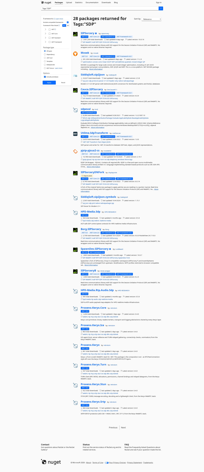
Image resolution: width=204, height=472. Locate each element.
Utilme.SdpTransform (94, 133)
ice (105, 159)
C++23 (106, 81)
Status (86, 444)
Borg (107, 229)
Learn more (59, 19)
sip (84, 81)
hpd (84, 221)
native (120, 81)
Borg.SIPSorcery (91, 229)
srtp (95, 317)
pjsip (84, 159)
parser (101, 81)
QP (144, 62)
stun (98, 159)
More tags (128, 159)
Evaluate (116, 118)
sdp (90, 81)
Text (99, 142)
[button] (55, 18)
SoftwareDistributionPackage (101, 118)
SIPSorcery (87, 33)
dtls (108, 317)
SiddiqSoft (112, 75)
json (86, 81)
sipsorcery (105, 33)
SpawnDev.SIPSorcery (94, 249)
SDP (100, 42)
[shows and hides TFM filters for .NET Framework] (45, 42)
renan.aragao (105, 271)
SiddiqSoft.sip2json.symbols (98, 197)
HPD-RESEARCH (110, 212)
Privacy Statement (134, 462)
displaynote (112, 172)
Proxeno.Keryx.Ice (92, 325)
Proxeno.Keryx (90, 345)
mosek (95, 53)
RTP (97, 42)
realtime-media (105, 221)
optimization (87, 62)
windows (121, 159)
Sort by (137, 18)
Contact (45, 444)
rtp (93, 159)
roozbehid (107, 151)
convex (95, 62)
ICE (108, 42)
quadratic (128, 62)
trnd (96, 109)
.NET (84, 142)
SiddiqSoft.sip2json (93, 74)
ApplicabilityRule (125, 118)
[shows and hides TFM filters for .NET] (45, 29)
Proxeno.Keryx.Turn (93, 364)
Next (123, 427)
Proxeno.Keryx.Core (93, 307)
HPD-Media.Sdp (90, 211)
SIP (84, 42)
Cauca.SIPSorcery (92, 89)
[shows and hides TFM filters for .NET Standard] (45, 38)
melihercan (116, 133)
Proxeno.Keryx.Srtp (93, 401)
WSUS (85, 118)
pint (93, 203)
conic (100, 62)
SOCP (109, 62)
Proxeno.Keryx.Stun (93, 384)
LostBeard (119, 249)
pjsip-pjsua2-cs (90, 150)
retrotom (113, 308)
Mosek (85, 53)
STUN (105, 42)
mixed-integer (137, 62)
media (88, 221)
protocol (95, 81)
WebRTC (89, 42)
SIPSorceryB (88, 270)
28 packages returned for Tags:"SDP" (100, 21)
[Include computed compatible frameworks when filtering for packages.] (67, 22)
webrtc (96, 221)
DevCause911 (112, 89)
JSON (108, 142)
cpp (112, 203)
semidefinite (119, 62)
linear (104, 62)
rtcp (92, 317)
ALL (64, 25)
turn (102, 159)
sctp (111, 317)
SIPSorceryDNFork (92, 172)
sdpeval (86, 109)
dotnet (115, 317)
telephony (113, 159)
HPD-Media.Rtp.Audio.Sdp (97, 290)
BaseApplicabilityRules (140, 118)
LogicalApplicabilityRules (90, 120)
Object (103, 142)
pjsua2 (89, 159)
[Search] (161, 8)
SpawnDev (122, 258)
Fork (128, 258)
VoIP (94, 42)
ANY (68, 25)
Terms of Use (97, 462)
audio (96, 299)
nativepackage (128, 81)
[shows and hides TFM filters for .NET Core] (45, 34)
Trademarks (148, 462)
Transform (94, 142)
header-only (113, 81)
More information (95, 69)
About (88, 462)
